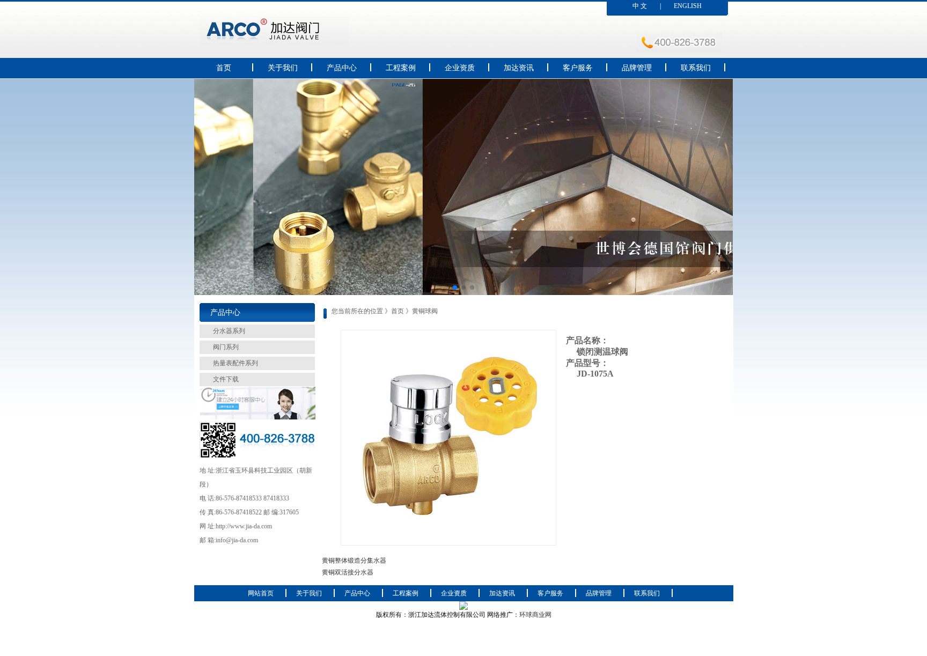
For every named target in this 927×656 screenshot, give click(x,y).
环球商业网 (535, 614)
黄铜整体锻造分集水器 (354, 560)
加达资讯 (519, 68)
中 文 (639, 6)
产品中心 (342, 68)
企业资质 (460, 68)
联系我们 (696, 68)
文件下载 (226, 379)
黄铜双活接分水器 (347, 572)
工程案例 (401, 68)
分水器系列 (229, 331)
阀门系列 (226, 347)
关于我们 (283, 68)
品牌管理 (637, 68)
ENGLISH (688, 6)
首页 (223, 68)
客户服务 (578, 68)
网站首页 (261, 593)
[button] (455, 287)
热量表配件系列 (235, 363)
